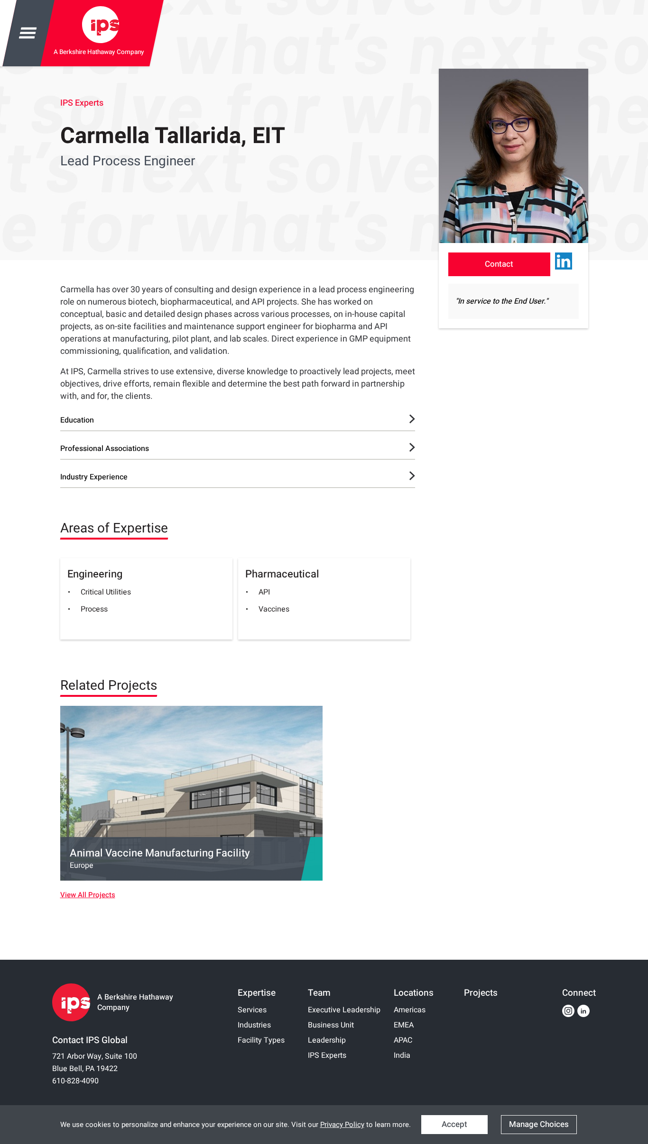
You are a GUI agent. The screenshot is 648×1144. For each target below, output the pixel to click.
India (402, 1055)
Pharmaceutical (282, 574)
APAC (403, 1040)
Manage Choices (539, 1124)
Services (252, 1010)
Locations (414, 993)
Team (319, 993)
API (264, 592)
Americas (410, 1010)
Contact (499, 264)
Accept (454, 1124)
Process (94, 609)
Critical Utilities (106, 592)
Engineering (94, 574)
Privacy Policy (342, 1124)
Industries (254, 1025)
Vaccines (274, 609)
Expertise (257, 993)
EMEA (404, 1025)
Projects (481, 993)
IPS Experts (81, 103)
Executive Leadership (344, 1010)
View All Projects (87, 895)
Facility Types (261, 1040)
